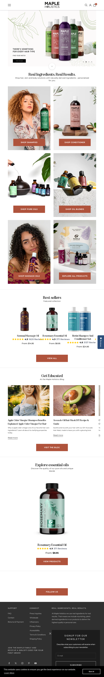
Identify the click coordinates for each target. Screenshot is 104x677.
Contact (11, 618)
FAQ (9, 613)
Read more (13, 438)
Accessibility (35, 630)
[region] (52, 38)
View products (51, 561)
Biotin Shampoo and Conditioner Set (82, 337)
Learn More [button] (9, 673)
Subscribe (76, 665)
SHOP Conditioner (75, 142)
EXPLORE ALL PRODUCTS (75, 276)
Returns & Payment (16, 622)
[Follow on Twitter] (15, 663)
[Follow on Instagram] (22, 663)
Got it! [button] (91, 671)
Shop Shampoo (29, 142)
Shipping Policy (36, 639)
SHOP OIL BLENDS (75, 209)
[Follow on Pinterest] (29, 663)
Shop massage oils (29, 276)
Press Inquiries (35, 613)
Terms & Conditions (38, 635)
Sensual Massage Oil (28, 335)
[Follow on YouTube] (35, 663)
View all (52, 358)
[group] (52, 38)
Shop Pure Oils (29, 209)
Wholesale (34, 618)
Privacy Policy (35, 626)
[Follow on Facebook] (9, 663)
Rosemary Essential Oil (55, 335)
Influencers (34, 622)
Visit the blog (52, 447)
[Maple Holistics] (52, 5)
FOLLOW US (52, 592)
